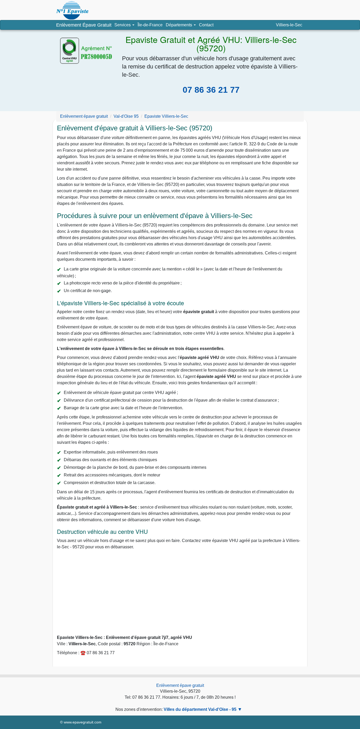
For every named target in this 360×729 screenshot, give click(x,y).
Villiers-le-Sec (289, 25)
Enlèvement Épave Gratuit (83, 25)
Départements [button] (181, 26)
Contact (206, 25)
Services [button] (123, 25)
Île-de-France (150, 25)
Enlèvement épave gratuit (180, 685)
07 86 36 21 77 (211, 90)
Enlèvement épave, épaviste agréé (72, 10)
